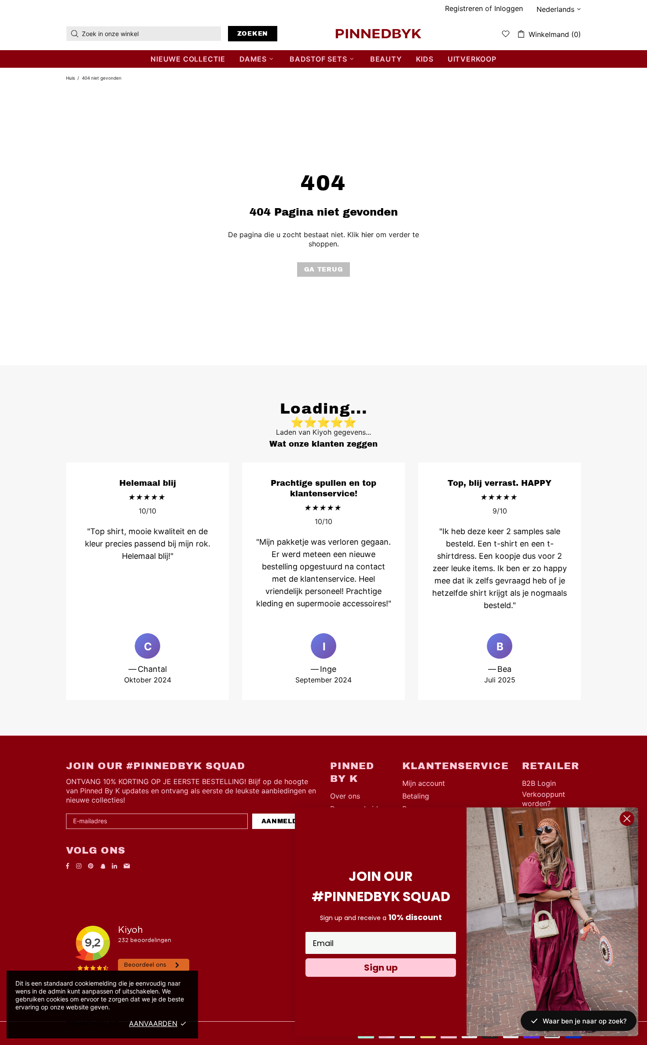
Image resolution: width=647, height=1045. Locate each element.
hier (367, 234)
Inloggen (508, 8)
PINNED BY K (379, 33)
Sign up (381, 967)
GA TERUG (323, 269)
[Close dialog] (627, 818)
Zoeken (252, 33)
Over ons (345, 796)
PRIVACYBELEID (93, 1023)
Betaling (415, 796)
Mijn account (423, 783)
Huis (70, 78)
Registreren (464, 8)
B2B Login (539, 783)
